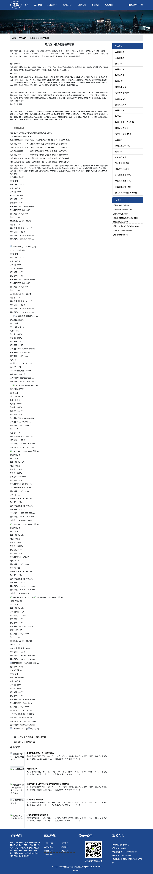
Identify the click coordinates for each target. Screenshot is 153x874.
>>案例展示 (48, 850)
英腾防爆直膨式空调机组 (122, 209)
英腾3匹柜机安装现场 (121, 205)
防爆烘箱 (119, 116)
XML (99, 867)
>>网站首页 (48, 843)
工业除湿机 (119, 51)
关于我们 (38, 4)
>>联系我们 (48, 854)
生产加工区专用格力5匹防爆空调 (32, 737)
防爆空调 (119, 63)
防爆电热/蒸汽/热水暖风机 (126, 192)
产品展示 (23, 38)
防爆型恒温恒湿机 (122, 92)
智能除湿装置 (120, 157)
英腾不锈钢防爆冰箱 (120, 234)
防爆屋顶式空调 (121, 128)
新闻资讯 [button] (67, 4)
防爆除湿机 (119, 69)
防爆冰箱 (119, 81)
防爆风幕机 (119, 110)
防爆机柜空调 (120, 87)
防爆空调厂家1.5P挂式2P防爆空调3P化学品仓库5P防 (48, 784)
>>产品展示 (48, 847)
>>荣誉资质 (64, 850)
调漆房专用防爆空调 (26, 742)
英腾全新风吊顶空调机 (121, 213)
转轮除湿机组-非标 (123, 175)
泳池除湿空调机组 (122, 145)
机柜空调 (119, 151)
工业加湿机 (119, 57)
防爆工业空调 (120, 98)
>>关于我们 (64, 843)
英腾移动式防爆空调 (120, 222)
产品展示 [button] (51, 4)
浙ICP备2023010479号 (89, 867)
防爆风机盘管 (120, 104)
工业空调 (119, 139)
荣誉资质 (95, 4)
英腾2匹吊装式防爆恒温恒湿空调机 (126, 226)
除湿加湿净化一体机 (123, 186)
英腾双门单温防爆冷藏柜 (122, 230)
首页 (26, 4)
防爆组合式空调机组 (123, 133)
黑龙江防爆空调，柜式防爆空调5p (40, 753)
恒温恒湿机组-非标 (123, 180)
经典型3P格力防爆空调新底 (37, 815)
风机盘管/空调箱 (122, 163)
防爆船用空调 (32, 768)
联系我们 (109, 4)
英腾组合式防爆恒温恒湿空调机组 (125, 218)
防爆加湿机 (119, 75)
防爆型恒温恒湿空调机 (39, 38)
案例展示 (82, 4)
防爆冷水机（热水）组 (124, 122)
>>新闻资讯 (64, 847)
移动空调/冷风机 (122, 169)
